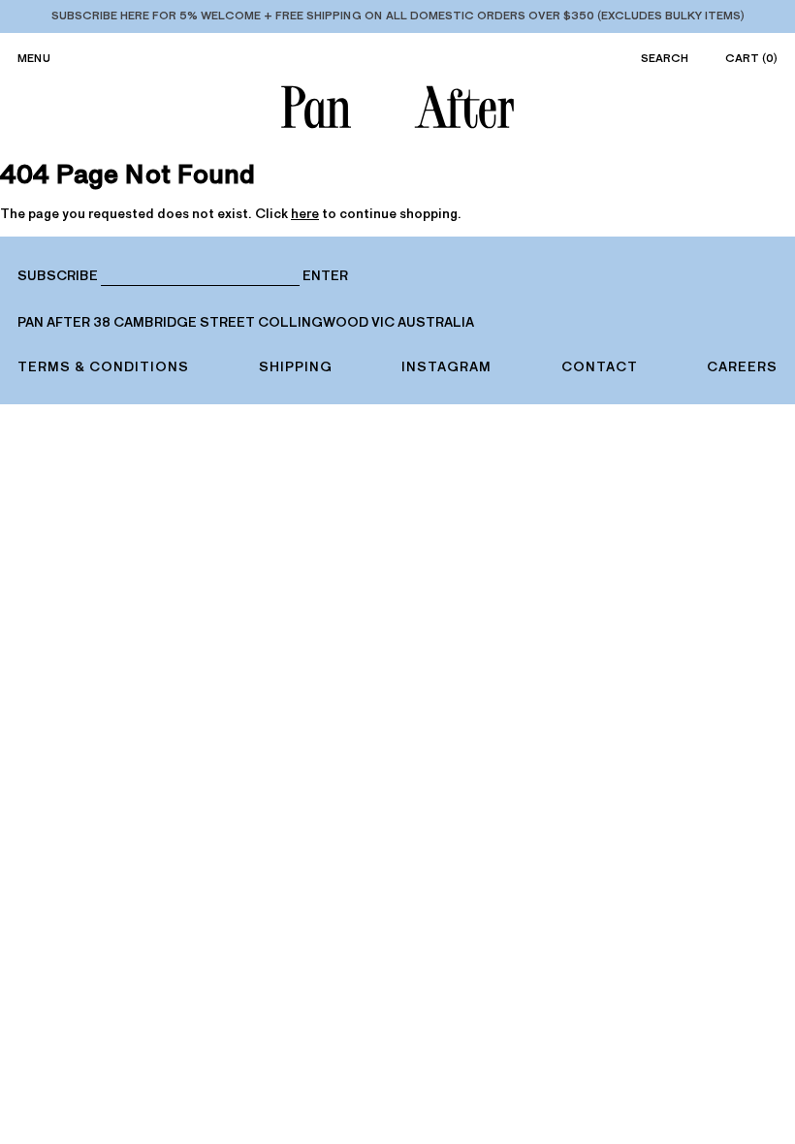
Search (664, 58)
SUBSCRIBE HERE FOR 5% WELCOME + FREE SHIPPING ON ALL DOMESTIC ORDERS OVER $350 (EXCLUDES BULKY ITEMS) (398, 15)
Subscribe (57, 276)
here (305, 214)
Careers (742, 367)
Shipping (296, 367)
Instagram (446, 367)
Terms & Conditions (103, 367)
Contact (599, 367)
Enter (325, 276)
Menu (33, 58)
